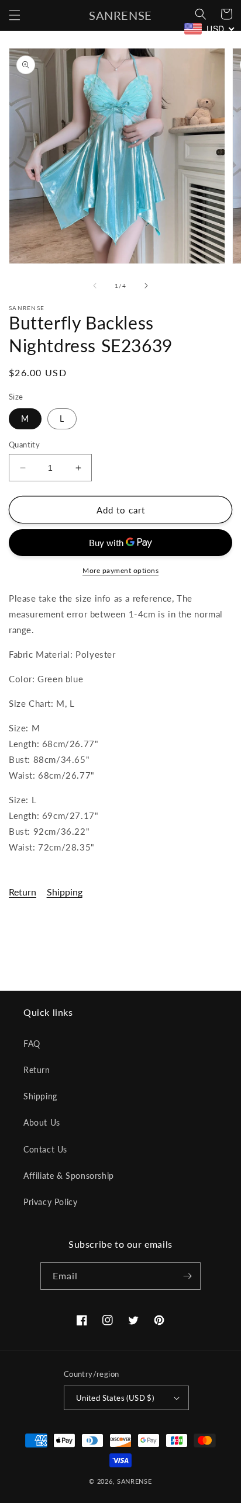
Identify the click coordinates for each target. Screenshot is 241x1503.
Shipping (64, 891)
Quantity (24, 444)
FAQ (31, 1044)
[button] (14, 15)
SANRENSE (134, 1481)
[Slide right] (146, 285)
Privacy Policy (50, 1202)
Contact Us (45, 1149)
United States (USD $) (115, 1398)
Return (22, 891)
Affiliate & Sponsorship (68, 1176)
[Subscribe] (187, 1276)
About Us (41, 1122)
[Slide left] (95, 285)
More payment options (120, 570)
